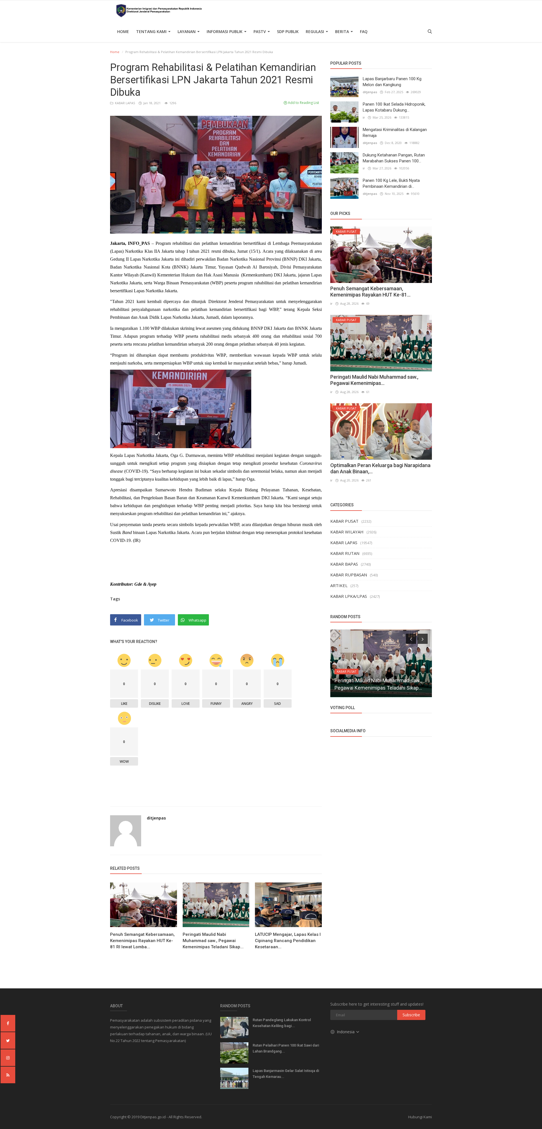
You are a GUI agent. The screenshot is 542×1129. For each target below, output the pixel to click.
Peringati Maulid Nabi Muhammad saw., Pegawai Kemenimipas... (374, 380)
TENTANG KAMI (152, 31)
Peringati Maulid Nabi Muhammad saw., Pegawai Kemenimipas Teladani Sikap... (213, 940)
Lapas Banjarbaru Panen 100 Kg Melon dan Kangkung (392, 81)
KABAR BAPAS (344, 564)
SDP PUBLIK (288, 31)
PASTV (260, 31)
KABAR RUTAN (344, 553)
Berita (342, 31)
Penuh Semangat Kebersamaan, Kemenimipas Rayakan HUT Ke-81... (370, 291)
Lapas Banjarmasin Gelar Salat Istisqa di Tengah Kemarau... (286, 1074)
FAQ (364, 31)
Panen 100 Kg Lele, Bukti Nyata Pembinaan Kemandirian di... (391, 183)
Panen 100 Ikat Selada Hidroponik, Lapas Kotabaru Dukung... (394, 107)
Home (123, 31)
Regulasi (315, 31)
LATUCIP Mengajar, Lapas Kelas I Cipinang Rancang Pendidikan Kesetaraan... (288, 940)
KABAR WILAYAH (347, 532)
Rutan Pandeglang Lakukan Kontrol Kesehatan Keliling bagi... (282, 1023)
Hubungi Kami (420, 1116)
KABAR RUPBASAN (348, 574)
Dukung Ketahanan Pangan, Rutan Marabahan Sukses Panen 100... (394, 158)
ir (364, 117)
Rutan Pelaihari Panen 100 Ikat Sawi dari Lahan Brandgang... (286, 1048)
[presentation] (411, 639)
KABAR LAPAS (124, 103)
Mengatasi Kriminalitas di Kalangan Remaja (395, 132)
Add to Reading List (303, 102)
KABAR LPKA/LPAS (348, 596)
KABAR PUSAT (344, 521)
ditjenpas (156, 818)
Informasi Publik (225, 31)
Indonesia (346, 1031)
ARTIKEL (339, 585)
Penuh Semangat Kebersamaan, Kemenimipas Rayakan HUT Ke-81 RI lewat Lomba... (142, 940)
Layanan (187, 31)
